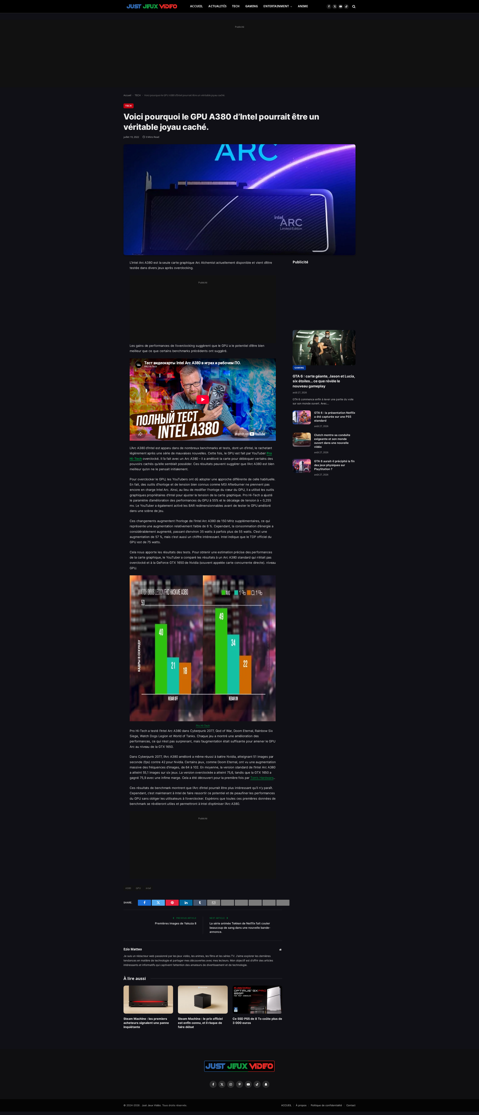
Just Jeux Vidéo (151, 1105)
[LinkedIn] (110, 291)
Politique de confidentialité (326, 1105)
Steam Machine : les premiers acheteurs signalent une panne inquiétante (146, 1023)
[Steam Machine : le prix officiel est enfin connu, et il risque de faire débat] (203, 999)
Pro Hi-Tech (203, 725)
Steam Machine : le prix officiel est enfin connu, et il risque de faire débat (200, 1023)
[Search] (354, 6)
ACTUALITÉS (217, 6)
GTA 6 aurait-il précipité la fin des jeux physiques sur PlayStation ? (334, 465)
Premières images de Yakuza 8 (175, 923)
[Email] (110, 310)
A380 (128, 888)
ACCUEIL (196, 6)
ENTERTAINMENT (276, 6)
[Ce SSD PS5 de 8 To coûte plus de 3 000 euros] (257, 999)
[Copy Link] (110, 358)
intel (148, 888)
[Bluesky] (110, 320)
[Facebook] (110, 272)
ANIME (303, 6)
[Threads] (110, 349)
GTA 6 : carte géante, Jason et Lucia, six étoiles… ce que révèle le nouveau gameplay (324, 381)
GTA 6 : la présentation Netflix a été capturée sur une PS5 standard (334, 416)
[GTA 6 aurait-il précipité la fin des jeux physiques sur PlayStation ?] (302, 466)
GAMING (251, 6)
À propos (301, 1105)
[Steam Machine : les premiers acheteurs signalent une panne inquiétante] (148, 999)
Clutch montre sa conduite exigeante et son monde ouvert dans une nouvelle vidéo (332, 441)
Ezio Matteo (132, 949)
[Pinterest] (110, 301)
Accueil (127, 95)
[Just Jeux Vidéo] (152, 6)
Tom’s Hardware (262, 778)
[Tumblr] (110, 330)
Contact (351, 1105)
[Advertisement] (239, 55)
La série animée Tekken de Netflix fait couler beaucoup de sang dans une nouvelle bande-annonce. (240, 928)
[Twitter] (110, 282)
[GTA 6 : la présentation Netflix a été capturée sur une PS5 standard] (302, 417)
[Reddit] (110, 339)
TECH (236, 6)
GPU (138, 888)
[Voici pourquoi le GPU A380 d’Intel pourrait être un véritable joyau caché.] (239, 199)
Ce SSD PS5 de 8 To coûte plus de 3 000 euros (257, 1021)
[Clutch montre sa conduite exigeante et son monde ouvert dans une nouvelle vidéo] (302, 440)
